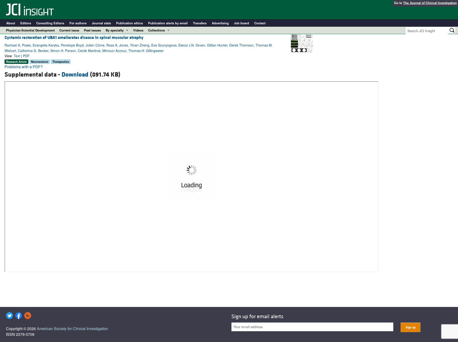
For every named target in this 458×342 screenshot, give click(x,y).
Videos (138, 30)
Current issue (69, 30)
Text (17, 55)
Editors (25, 23)
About (10, 23)
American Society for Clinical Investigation (72, 328)
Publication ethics (129, 23)
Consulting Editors (50, 23)
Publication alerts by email (168, 23)
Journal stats (101, 23)
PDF (26, 55)
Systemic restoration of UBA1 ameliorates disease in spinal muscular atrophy (74, 37)
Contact (259, 23)
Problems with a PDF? (24, 66)
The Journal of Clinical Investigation (430, 3)
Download (75, 75)
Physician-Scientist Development (30, 30)
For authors (78, 23)
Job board (241, 23)
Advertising (220, 23)
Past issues (92, 30)
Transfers (200, 23)
